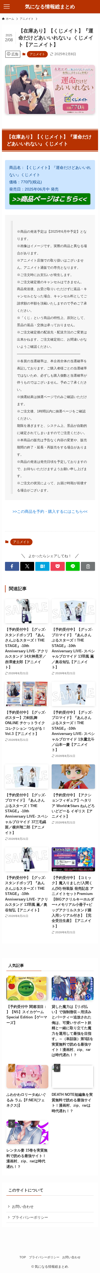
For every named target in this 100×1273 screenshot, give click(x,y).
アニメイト (37, 54)
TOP (22, 1257)
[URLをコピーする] (88, 566)
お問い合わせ (23, 1206)
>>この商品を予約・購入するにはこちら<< (50, 511)
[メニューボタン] (6, 6)
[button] (12, 566)
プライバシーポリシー (30, 1217)
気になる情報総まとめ (50, 6)
